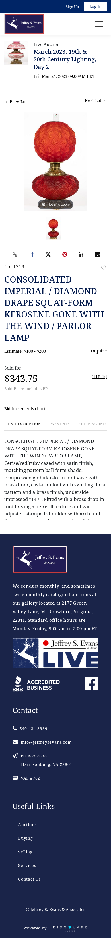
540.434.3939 (33, 728)
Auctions (27, 824)
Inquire (99, 351)
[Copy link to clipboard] (15, 254)
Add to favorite (103, 267)
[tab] (22, 426)
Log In (95, 6)
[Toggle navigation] (99, 24)
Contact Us (29, 879)
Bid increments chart (25, 408)
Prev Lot (18, 101)
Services (27, 865)
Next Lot (93, 100)
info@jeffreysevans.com (46, 742)
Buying (25, 838)
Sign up (72, 6)
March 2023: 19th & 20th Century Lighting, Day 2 (65, 59)
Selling (25, 852)
